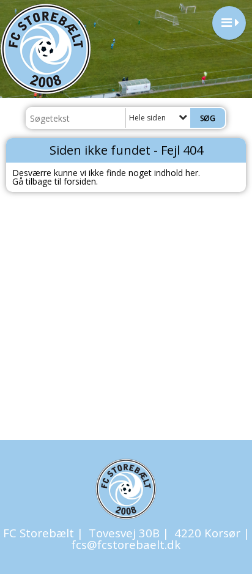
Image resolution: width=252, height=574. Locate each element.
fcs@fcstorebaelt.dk (126, 544)
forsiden (80, 181)
